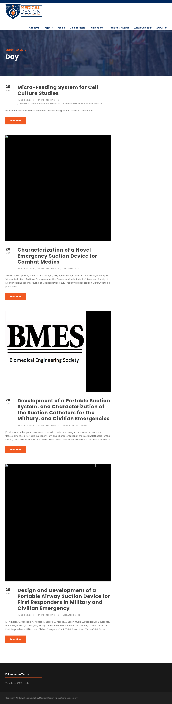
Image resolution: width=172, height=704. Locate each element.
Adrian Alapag (28, 104)
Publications (96, 27)
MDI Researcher (50, 100)
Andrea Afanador (47, 104)
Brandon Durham (67, 104)
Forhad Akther (71, 425)
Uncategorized (71, 268)
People (61, 27)
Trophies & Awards (118, 27)
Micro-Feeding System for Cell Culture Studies (57, 90)
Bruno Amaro (85, 104)
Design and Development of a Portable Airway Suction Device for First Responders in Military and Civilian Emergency (63, 599)
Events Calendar (143, 27)
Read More (15, 120)
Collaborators (77, 27)
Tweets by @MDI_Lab (17, 683)
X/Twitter (161, 27)
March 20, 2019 (25, 100)
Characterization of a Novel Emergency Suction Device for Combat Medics (57, 255)
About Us (34, 27)
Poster (98, 104)
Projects (48, 27)
